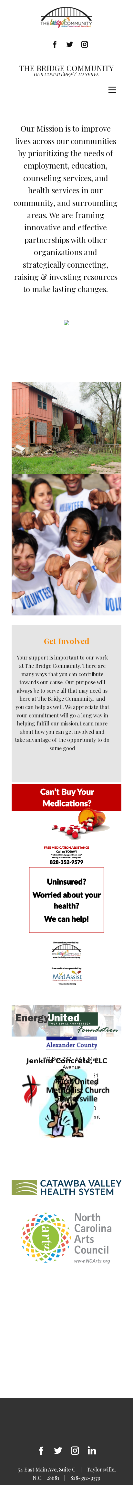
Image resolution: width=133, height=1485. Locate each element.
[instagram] (75, 1450)
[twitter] (58, 1450)
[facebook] (55, 44)
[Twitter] (70, 44)
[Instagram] (84, 44)
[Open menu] (112, 90)
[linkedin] (92, 1450)
